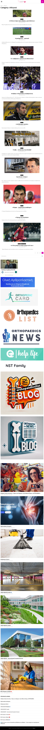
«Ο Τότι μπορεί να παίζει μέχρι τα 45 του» (22, 245)
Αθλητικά (22, 19)
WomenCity (3, 527)
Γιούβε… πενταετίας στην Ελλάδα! (22, 150)
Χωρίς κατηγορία (23, 243)
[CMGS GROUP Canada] (22, 609)
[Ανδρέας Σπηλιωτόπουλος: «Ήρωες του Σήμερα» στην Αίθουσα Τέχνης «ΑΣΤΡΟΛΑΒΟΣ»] (22, 477)
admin (2, 494)
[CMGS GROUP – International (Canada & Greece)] (22, 642)
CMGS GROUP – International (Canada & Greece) (12, 658)
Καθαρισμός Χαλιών (5, 559)
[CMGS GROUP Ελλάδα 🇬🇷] (22, 576)
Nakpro (34, 728)
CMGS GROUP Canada (6, 625)
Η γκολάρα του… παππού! (22, 38)
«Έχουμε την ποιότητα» (22, 217)
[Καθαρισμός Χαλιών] (22, 543)
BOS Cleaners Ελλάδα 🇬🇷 (5, 719)
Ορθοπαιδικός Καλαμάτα (6, 526)
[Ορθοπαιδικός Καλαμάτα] (22, 510)
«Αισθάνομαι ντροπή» (22, 124)
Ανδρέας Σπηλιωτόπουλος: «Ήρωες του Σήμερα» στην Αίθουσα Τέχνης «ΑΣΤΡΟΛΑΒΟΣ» (20, 493)
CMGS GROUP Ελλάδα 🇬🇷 (6, 592)
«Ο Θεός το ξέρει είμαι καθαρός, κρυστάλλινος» (22, 21)
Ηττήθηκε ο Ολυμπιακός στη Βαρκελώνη (22, 93)
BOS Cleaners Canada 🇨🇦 (6, 691)
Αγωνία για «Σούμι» (22, 177)
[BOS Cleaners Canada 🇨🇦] (22, 675)
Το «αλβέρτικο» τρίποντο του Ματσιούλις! (22, 58)
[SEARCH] (42, 256)
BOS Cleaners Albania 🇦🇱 (5, 717)
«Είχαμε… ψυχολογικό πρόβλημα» (22, 207)
